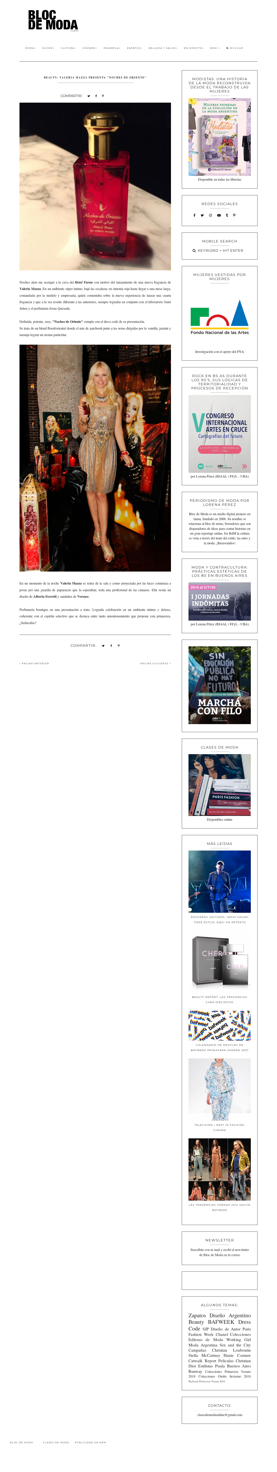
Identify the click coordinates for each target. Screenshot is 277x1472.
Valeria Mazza (30, 288)
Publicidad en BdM (90, 1442)
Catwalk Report (202, 1360)
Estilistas (205, 1365)
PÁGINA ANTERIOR (35, 663)
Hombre (88, 48)
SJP (206, 1329)
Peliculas (226, 1360)
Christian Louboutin (231, 1350)
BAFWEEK (221, 1321)
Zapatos (133, 48)
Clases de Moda (56, 1442)
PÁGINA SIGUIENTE (155, 663)
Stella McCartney (204, 1355)
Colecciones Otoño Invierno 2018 (224, 1376)
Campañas (197, 1350)
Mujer (47, 48)
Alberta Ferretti (44, 596)
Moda (29, 48)
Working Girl (238, 1339)
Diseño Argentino (230, 1315)
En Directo (193, 48)
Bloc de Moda (21, 1442)
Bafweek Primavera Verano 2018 (206, 1381)
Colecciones (240, 1334)
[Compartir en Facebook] (96, 95)
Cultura (67, 48)
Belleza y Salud (162, 48)
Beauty (196, 1321)
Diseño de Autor (225, 1329)
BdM (214, 48)
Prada (220, 1365)
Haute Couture (237, 1355)
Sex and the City (235, 1345)
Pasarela (111, 48)
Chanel (222, 1334)
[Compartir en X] (88, 95)
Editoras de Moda (205, 1339)
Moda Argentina (202, 1345)
